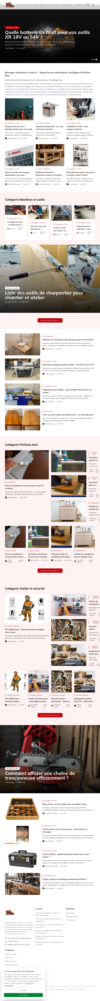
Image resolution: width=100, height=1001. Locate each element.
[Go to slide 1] (92, 59)
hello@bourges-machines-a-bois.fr (19, 944)
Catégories (9, 950)
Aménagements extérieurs (81, 4)
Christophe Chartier (11, 302)
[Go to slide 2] (94, 59)
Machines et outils (33, 4)
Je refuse (23, 990)
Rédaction (70, 909)
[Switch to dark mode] (93, 4)
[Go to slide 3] (96, 59)
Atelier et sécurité (54, 4)
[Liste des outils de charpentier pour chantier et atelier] (50, 279)
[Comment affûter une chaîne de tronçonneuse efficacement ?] (50, 759)
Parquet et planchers (66, 4)
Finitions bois (43, 4)
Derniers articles (21, 4)
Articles (39, 909)
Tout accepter (23, 995)
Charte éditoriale (71, 989)
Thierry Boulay (9, 48)
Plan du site (82, 989)
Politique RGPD (60, 989)
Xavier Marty (70, 913)
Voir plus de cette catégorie (49, 320)
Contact (51, 989)
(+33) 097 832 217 (13, 941)
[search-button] (88, 5)
